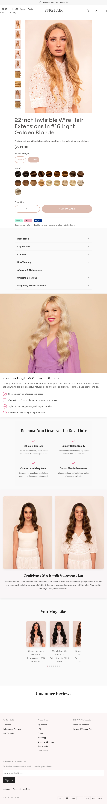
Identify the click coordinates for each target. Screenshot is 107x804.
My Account (42, 725)
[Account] (97, 10)
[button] (47, 666)
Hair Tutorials (8, 733)
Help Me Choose (19, 9)
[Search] (88, 10)
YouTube (26, 789)
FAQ (39, 729)
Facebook (17, 789)
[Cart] (105, 10)
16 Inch (20, 159)
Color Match (43, 750)
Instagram (7, 789)
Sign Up (9, 780)
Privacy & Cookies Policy (83, 729)
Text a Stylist (43, 746)
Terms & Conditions (81, 725)
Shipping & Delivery (46, 742)
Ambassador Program (12, 729)
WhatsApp (42, 738)
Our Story (12, 12)
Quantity (19, 202)
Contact (41, 733)
